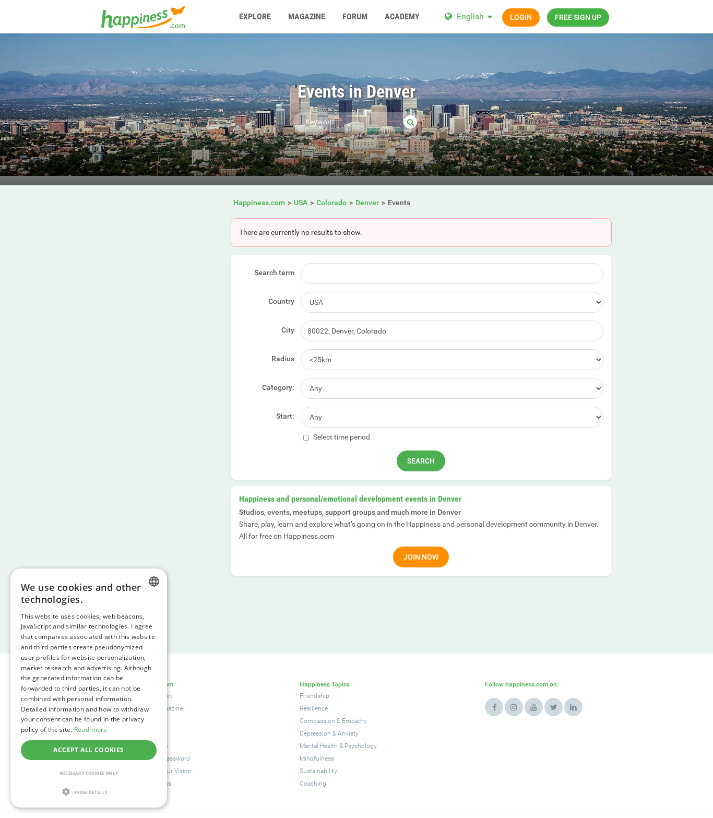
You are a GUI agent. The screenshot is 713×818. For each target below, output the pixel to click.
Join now (420, 557)
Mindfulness (317, 758)
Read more (91, 729)
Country (281, 301)
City (287, 330)
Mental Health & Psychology (338, 746)
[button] (89, 791)
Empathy (354, 721)
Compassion (317, 721)
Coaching (313, 783)
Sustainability (318, 771)
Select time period (341, 437)
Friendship (314, 696)
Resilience (314, 708)
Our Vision (177, 771)
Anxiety (348, 733)
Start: (285, 416)
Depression (315, 733)
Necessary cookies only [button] (89, 773)
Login (521, 17)
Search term (274, 272)
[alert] (88, 688)
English (470, 16)
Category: (278, 387)
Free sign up (578, 17)
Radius (282, 358)
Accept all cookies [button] (88, 749)
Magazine (169, 708)
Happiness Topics (325, 684)
